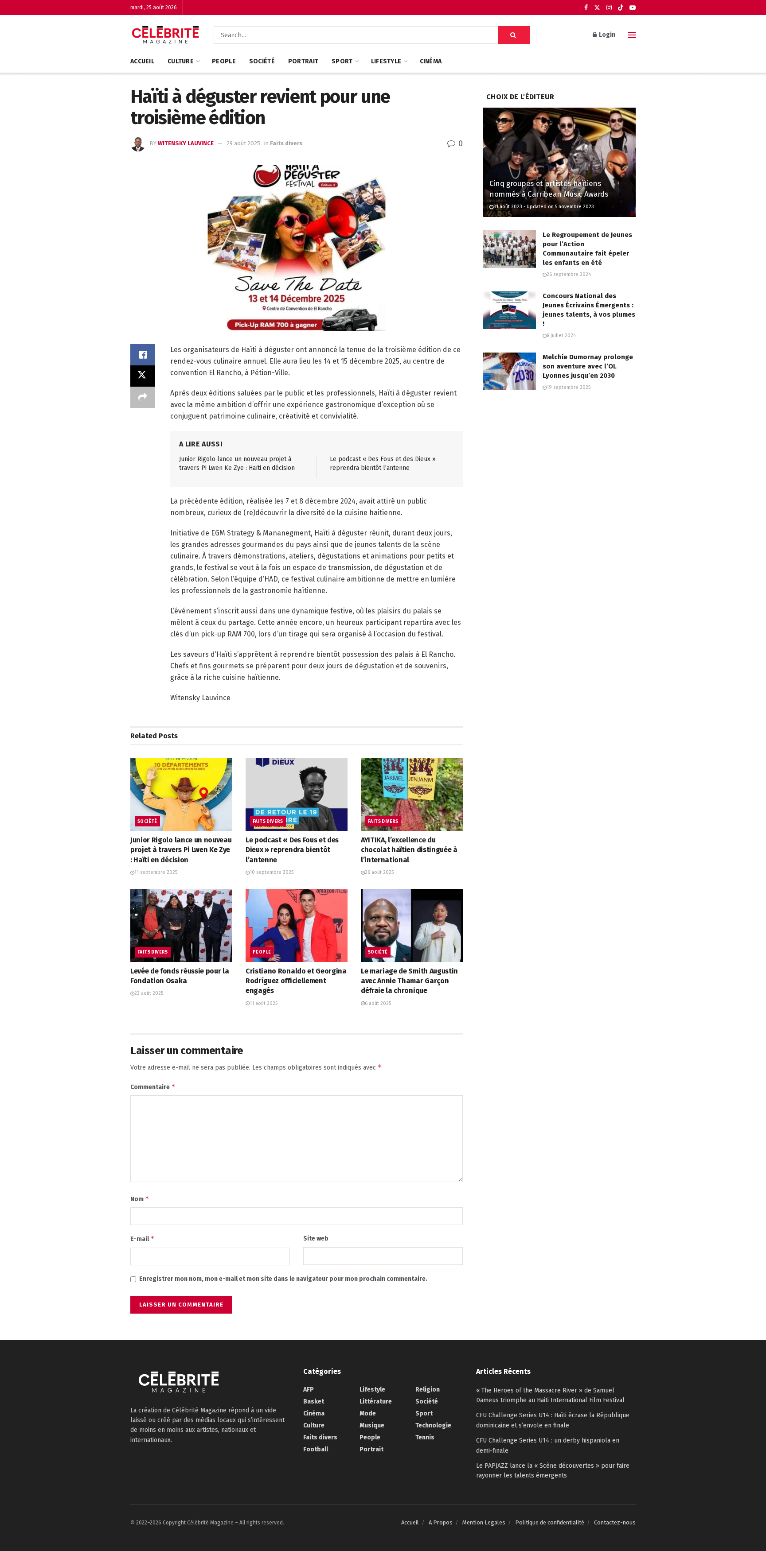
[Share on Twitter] (142, 376)
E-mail (142, 1238)
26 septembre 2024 (569, 274)
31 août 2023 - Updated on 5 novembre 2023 (543, 206)
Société (262, 61)
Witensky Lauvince (186, 143)
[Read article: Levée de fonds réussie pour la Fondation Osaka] (181, 925)
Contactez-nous (615, 1522)
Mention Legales (483, 1522)
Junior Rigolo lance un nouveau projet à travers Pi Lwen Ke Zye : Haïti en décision (180, 850)
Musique (372, 1425)
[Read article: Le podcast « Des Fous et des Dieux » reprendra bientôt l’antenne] (297, 794)
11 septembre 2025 (155, 872)
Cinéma (431, 61)
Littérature (376, 1401)
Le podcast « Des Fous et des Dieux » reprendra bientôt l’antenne (292, 850)
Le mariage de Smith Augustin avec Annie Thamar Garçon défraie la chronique (409, 981)
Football (315, 1449)
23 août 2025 (148, 993)
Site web (315, 1238)
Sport (342, 61)
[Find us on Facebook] (586, 8)
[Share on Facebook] (142, 354)
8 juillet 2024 (561, 335)
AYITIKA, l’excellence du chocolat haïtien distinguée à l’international (409, 850)
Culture (181, 61)
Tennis (424, 1437)
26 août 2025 (379, 872)
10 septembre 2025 (271, 872)
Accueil (142, 61)
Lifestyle (386, 61)
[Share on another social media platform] (142, 397)
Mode (368, 1413)
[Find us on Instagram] (609, 8)
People (224, 61)
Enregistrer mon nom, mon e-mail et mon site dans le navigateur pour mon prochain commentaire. (283, 1279)
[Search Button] (514, 35)
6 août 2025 (378, 1003)
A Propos (441, 1522)
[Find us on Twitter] (597, 8)
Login (606, 35)
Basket (313, 1401)
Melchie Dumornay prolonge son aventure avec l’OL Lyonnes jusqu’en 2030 (588, 366)
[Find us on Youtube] (632, 8)
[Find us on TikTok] (620, 8)
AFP (308, 1389)
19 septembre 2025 (568, 387)
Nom (139, 1198)
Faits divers (286, 143)
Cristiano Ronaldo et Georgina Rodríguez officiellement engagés (296, 981)
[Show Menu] (632, 35)
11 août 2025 (263, 1003)
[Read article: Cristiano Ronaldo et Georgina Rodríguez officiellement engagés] (297, 925)
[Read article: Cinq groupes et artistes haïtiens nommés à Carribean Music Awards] (559, 162)
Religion (427, 1389)
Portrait (303, 61)
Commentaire (153, 1086)
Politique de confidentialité (549, 1522)
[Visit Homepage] (165, 35)
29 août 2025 (243, 143)
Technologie (433, 1425)
